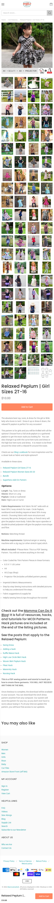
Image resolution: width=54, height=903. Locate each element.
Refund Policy (41, 861)
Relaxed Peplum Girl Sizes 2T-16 (17, 468)
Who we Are (6, 844)
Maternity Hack (10, 669)
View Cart (5, 793)
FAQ (3, 808)
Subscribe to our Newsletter (13, 830)
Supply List (6, 822)
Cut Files (5, 768)
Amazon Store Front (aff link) (14, 771)
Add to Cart (27, 407)
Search (4, 826)
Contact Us (6, 848)
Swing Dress (8, 645)
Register (5, 790)
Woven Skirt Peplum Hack (14, 661)
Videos (4, 811)
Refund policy (27, 864)
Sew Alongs (6, 815)
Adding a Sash (9, 649)
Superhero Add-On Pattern (14, 480)
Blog (3, 819)
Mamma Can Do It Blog (26, 613)
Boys (3, 760)
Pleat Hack (8, 665)
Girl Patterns (13, 20)
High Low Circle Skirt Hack (14, 657)
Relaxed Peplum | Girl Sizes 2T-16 (32, 20)
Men (3, 753)
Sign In (4, 786)
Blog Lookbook (21, 452)
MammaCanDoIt (13, 887)
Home (3, 20)
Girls (3, 757)
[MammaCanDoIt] (27, 4)
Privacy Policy (8, 861)
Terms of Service (25, 861)
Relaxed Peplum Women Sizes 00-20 (19, 472)
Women (4, 749)
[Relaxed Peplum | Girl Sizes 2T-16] (7, 83)
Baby (3, 764)
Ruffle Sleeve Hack (11, 653)
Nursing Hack (9, 673)
